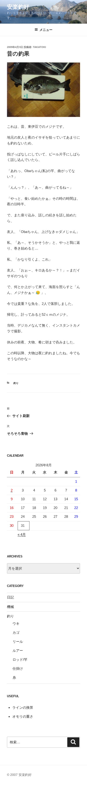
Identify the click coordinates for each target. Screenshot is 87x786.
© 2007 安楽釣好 (19, 775)
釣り (16, 383)
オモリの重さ (22, 716)
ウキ (16, 623)
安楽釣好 (18, 7)
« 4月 (22, 534)
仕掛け (18, 668)
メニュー (45, 30)
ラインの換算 (22, 707)
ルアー (18, 650)
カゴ (16, 632)
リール (18, 641)
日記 (10, 597)
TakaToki (39, 47)
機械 (10, 607)
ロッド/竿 (20, 659)
